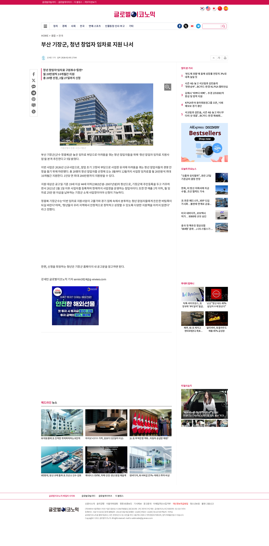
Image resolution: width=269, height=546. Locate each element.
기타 (131, 26)
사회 (73, 26)
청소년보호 (195, 504)
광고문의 (147, 504)
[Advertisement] (106, 238)
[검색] (223, 26)
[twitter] (186, 26)
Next (224, 404)
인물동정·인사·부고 (115, 26)
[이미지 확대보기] (167, 87)
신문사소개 (90, 504)
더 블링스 (78, 2)
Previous (185, 404)
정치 (55, 26)
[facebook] (179, 26)
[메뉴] (45, 26)
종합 (53, 35)
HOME (44, 35)
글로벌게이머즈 (65, 2)
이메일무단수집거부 (162, 504)
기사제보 (138, 504)
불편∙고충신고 (208, 504)
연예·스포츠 (95, 26)
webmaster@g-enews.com (142, 518)
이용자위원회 (112, 504)
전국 (82, 26)
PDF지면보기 (91, 2)
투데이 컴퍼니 (187, 283)
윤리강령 (100, 504)
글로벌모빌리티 (49, 2)
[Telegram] (198, 26)
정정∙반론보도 (126, 504)
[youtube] (192, 26)
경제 (64, 26)
